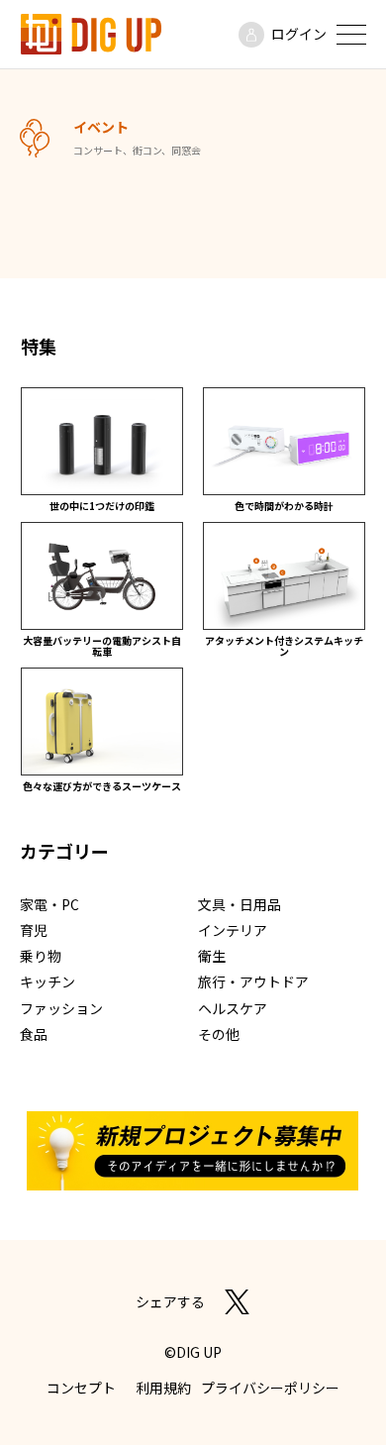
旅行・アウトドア (253, 981)
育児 (34, 930)
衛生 (212, 956)
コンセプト (81, 1387)
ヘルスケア (232, 1008)
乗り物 (40, 956)
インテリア (232, 930)
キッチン (47, 981)
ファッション (61, 1008)
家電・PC (49, 904)
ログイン (299, 34)
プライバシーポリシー (270, 1387)
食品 (34, 1034)
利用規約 (163, 1387)
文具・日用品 (239, 904)
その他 (219, 1034)
